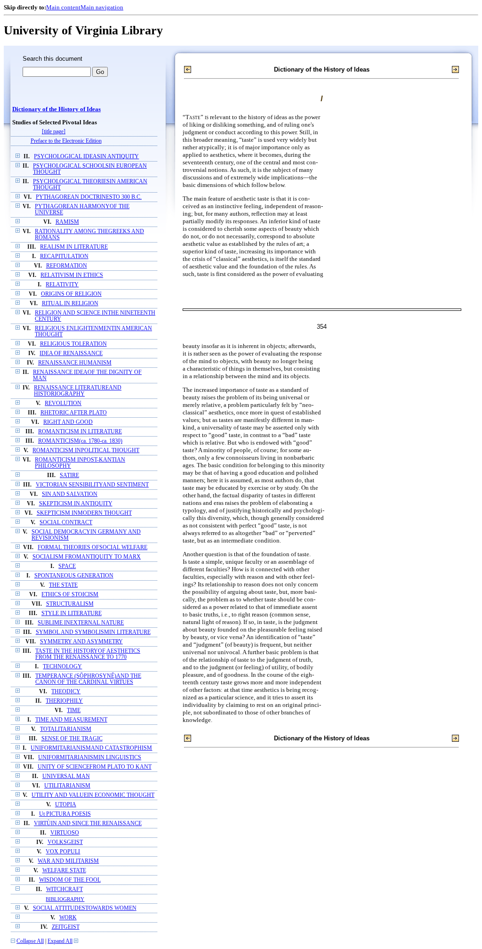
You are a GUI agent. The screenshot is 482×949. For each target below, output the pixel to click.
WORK (68, 918)
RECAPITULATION (64, 256)
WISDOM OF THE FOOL (70, 880)
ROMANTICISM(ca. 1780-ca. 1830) (80, 441)
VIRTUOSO (64, 833)
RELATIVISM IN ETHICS (71, 275)
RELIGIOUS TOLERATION (73, 344)
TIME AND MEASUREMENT (71, 720)
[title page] (53, 132)
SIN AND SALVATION (69, 494)
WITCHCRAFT (64, 889)
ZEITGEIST (66, 927)
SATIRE (69, 475)
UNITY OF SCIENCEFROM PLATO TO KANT (95, 767)
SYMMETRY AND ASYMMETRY (81, 642)
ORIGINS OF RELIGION (71, 294)
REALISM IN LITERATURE (74, 247)
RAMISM (67, 222)
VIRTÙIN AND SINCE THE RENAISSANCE (88, 823)
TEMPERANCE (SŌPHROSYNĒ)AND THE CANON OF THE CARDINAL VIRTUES (88, 679)
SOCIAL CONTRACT (66, 522)
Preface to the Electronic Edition (66, 141)
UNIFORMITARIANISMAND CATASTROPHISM (91, 748)
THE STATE (63, 585)
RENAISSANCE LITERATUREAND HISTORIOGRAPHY (77, 391)
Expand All (60, 941)
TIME (73, 710)
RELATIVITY (62, 285)
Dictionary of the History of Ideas (56, 109)
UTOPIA (65, 805)
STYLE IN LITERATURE (71, 613)
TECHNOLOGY (62, 667)
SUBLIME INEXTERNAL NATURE (81, 623)
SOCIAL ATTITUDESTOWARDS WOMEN (85, 908)
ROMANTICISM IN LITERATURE (80, 432)
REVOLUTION (63, 403)
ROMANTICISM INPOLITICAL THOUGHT (85, 450)
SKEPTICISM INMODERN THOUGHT (84, 513)
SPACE (67, 566)
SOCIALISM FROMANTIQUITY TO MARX (86, 557)
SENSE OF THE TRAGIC (72, 739)
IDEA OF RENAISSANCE (71, 353)
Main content (63, 7)
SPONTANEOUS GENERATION (73, 576)
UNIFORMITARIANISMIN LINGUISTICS (89, 757)
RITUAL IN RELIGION (70, 303)
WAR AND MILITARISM (68, 861)
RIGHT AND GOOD (68, 422)
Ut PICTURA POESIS (65, 814)
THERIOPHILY (64, 701)
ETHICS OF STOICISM (69, 595)
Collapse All (30, 941)
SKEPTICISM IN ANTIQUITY (75, 504)
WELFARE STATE (64, 871)
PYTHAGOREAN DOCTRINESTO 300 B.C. (89, 197)
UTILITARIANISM (67, 786)
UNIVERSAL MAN (66, 776)
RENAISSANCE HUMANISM (75, 363)
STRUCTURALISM (70, 604)
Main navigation (101, 7)
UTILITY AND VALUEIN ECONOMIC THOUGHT (93, 795)
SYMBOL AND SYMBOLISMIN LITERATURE (93, 632)
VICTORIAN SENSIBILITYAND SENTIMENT (92, 485)
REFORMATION (66, 266)
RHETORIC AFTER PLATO (73, 413)
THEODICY (65, 692)
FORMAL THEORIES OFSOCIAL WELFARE (92, 547)
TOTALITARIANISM (65, 729)
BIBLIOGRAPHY (65, 899)
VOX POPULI (63, 852)
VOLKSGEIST (65, 842)
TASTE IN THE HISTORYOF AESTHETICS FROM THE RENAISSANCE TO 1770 (87, 654)
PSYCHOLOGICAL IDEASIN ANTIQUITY (86, 157)
